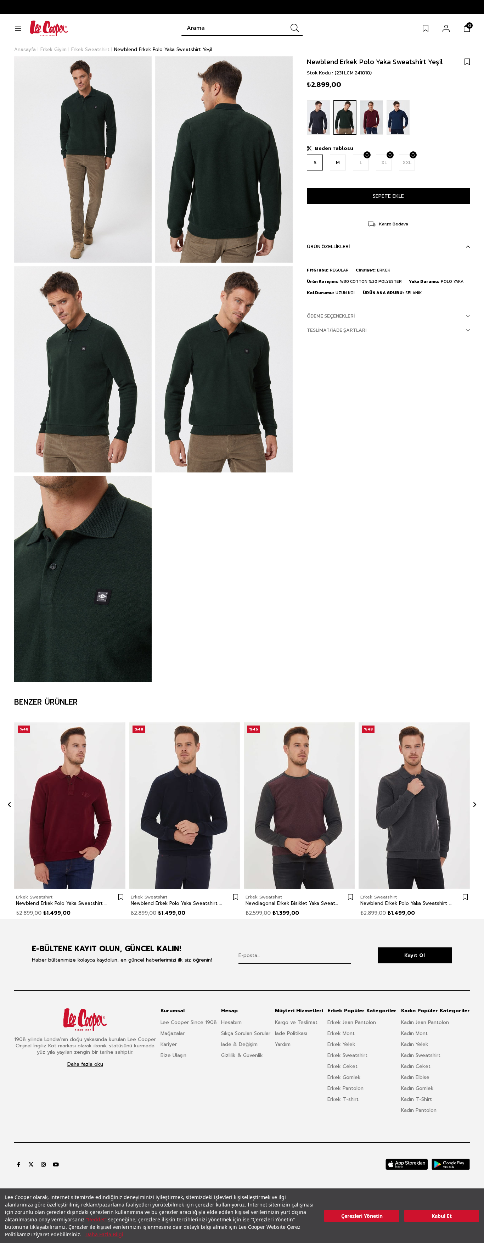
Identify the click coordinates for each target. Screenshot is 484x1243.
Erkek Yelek (341, 1044)
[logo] (85, 1019)
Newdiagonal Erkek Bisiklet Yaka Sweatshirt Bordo (292, 903)
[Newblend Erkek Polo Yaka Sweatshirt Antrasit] (414, 805)
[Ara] (295, 28)
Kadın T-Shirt (416, 1099)
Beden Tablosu (334, 148)
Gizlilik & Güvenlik (242, 1055)
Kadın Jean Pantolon (425, 1022)
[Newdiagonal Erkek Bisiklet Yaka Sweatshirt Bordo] (299, 805)
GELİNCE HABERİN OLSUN (366, 154)
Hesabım (231, 1022)
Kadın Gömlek (417, 1088)
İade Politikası (291, 1033)
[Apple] (406, 1164)
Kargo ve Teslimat (296, 1022)
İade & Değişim (239, 1044)
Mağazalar (173, 1033)
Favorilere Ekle (121, 897)
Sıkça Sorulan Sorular (245, 1033)
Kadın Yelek (414, 1044)
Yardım (283, 1044)
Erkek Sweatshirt (347, 1055)
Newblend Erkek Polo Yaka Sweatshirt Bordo (62, 903)
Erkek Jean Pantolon (351, 1022)
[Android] (451, 1164)
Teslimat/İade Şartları (336, 330)
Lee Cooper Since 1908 (189, 1022)
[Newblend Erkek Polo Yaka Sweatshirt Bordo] (371, 117)
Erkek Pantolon (345, 1088)
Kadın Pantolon (419, 1110)
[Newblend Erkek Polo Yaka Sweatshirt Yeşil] (344, 117)
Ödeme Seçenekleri (331, 316)
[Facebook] (18, 1164)
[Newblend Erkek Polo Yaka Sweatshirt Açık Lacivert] (398, 117)
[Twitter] (31, 1164)
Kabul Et (442, 1216)
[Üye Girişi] (446, 28)
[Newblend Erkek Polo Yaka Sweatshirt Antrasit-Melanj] (318, 117)
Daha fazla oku (85, 1064)
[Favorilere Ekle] (467, 61)
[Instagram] (43, 1164)
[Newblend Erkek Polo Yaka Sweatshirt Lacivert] (184, 805)
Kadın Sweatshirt (420, 1055)
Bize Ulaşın (173, 1055)
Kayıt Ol (414, 955)
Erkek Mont (341, 1033)
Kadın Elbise (415, 1077)
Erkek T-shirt (343, 1099)
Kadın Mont (414, 1033)
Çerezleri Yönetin (362, 1216)
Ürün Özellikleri (328, 246)
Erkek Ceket (342, 1066)
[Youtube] (55, 1164)
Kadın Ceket (415, 1066)
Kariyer (169, 1044)
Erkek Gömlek (344, 1077)
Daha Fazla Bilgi (104, 1234)
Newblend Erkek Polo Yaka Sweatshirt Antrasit (407, 903)
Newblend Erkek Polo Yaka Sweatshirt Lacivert (177, 903)
